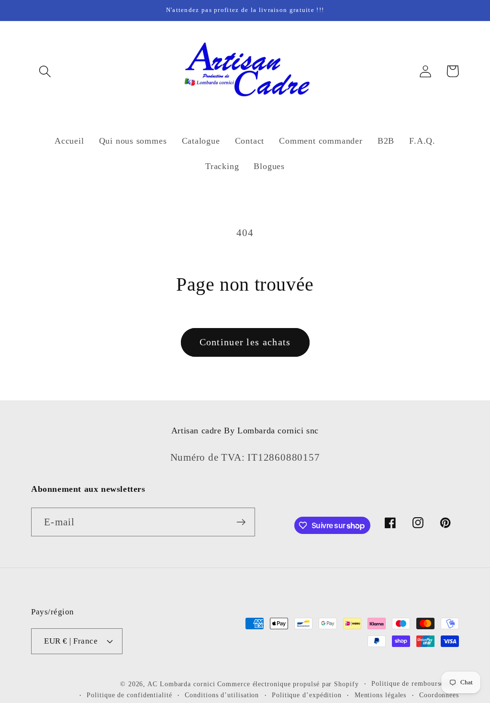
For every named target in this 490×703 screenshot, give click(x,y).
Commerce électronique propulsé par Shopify (287, 684)
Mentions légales (381, 695)
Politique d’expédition (307, 695)
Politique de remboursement (415, 683)
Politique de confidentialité (129, 695)
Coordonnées (439, 695)
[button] (44, 71)
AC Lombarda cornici (181, 684)
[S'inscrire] (241, 522)
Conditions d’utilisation (222, 695)
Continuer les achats (245, 342)
